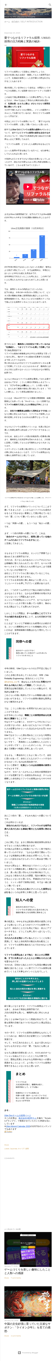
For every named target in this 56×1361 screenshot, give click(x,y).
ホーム (7, 21)
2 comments (16, 1336)
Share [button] (6, 1145)
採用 (27, 1149)
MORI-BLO (10, 9)
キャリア (21, 1149)
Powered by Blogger (30, 1353)
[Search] (50, 4)
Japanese (13, 1149)
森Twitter (8, 1132)
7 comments (16, 1278)
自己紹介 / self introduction (27, 21)
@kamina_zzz (10, 682)
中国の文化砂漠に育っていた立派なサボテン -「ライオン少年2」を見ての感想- (27, 1327)
